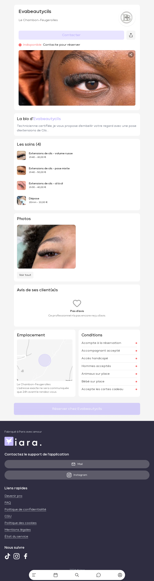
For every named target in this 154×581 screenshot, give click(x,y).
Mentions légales (18, 529)
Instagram (80, 475)
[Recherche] (77, 575)
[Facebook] (26, 556)
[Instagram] (17, 556)
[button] (120, 575)
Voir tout (25, 275)
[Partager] (131, 55)
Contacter (71, 35)
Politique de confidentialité (25, 509)
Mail (80, 464)
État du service (16, 536)
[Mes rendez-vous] (55, 575)
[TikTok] (8, 556)
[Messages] (98, 575)
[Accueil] (34, 575)
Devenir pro (13, 496)
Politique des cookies (21, 523)
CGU (8, 516)
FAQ (8, 502)
